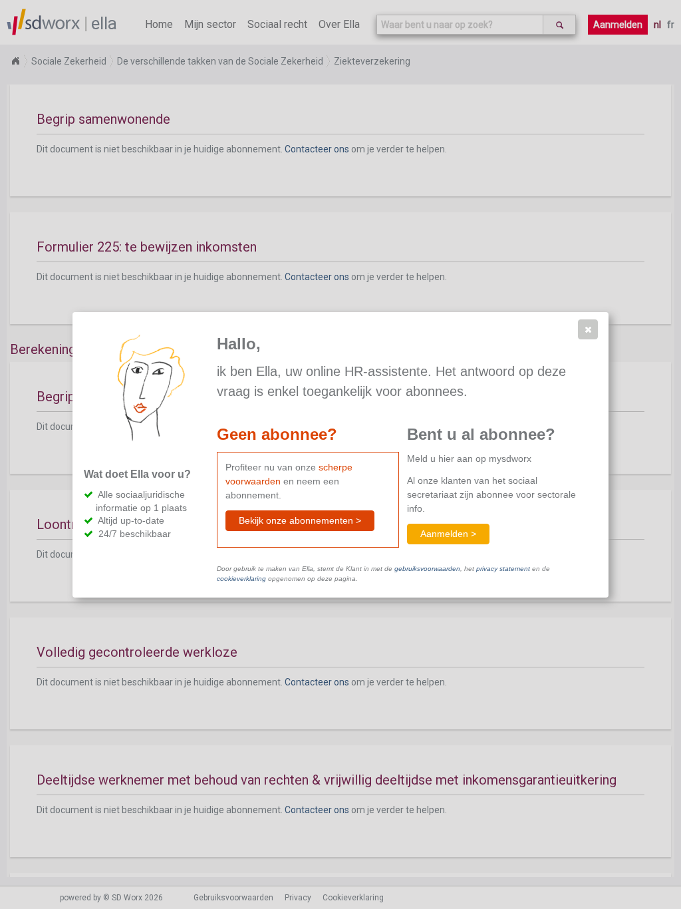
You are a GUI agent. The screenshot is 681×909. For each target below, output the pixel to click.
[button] (588, 329)
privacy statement (503, 568)
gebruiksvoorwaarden (427, 568)
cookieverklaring (241, 578)
